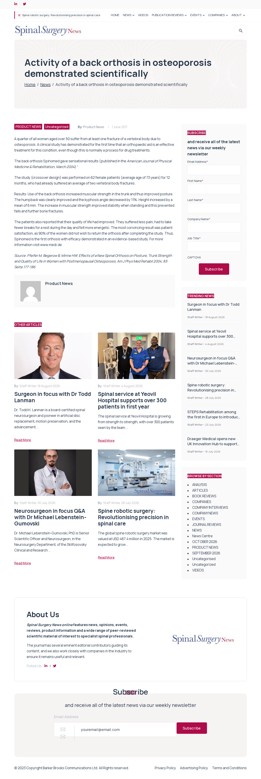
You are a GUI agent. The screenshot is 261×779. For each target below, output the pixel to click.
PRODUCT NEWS (28, 126)
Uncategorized (56, 126)
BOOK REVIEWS (204, 496)
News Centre (202, 536)
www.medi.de (51, 244)
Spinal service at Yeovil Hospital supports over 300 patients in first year (210, 336)
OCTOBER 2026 (204, 541)
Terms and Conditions (229, 768)
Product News (93, 127)
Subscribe (214, 269)
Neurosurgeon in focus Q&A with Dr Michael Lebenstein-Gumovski (211, 363)
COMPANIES (216, 15)
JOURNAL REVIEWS (206, 524)
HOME (115, 15)
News (45, 84)
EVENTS (195, 15)
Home (29, 84)
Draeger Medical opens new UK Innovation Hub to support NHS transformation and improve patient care (212, 446)
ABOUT (236, 15)
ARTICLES (200, 490)
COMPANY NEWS (205, 513)
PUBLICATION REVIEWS (168, 15)
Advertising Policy (194, 768)
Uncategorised (204, 558)
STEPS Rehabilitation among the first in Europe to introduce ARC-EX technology (72, 15)
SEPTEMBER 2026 (206, 553)
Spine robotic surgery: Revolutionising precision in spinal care (210, 390)
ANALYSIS (199, 484)
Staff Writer (195, 317)
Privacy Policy (165, 768)
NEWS (127, 15)
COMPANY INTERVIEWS (210, 507)
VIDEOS (143, 15)
